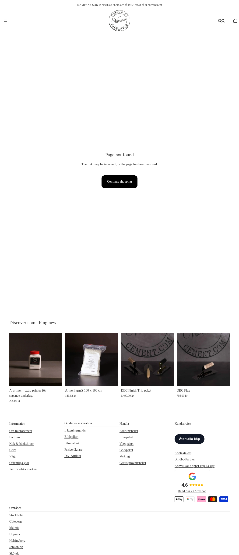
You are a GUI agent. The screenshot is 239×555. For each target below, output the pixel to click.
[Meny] (5, 20)
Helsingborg (17, 540)
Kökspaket (126, 437)
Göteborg (15, 521)
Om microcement (20, 430)
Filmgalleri (71, 443)
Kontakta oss (183, 453)
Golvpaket (126, 450)
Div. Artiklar (72, 456)
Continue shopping (119, 181)
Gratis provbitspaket (133, 462)
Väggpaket (127, 443)
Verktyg (125, 456)
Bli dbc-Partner (185, 459)
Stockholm (16, 515)
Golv (12, 450)
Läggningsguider (75, 430)
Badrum (14, 437)
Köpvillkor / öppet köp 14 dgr (194, 465)
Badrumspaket (129, 430)
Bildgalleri (71, 436)
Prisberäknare (73, 449)
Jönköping (16, 547)
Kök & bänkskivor (21, 443)
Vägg (12, 456)
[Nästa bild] (169, 359)
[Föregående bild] (126, 359)
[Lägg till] (55, 379)
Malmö (14, 528)
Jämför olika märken (23, 469)
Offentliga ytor (19, 462)
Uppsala (14, 534)
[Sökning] (220, 21)
